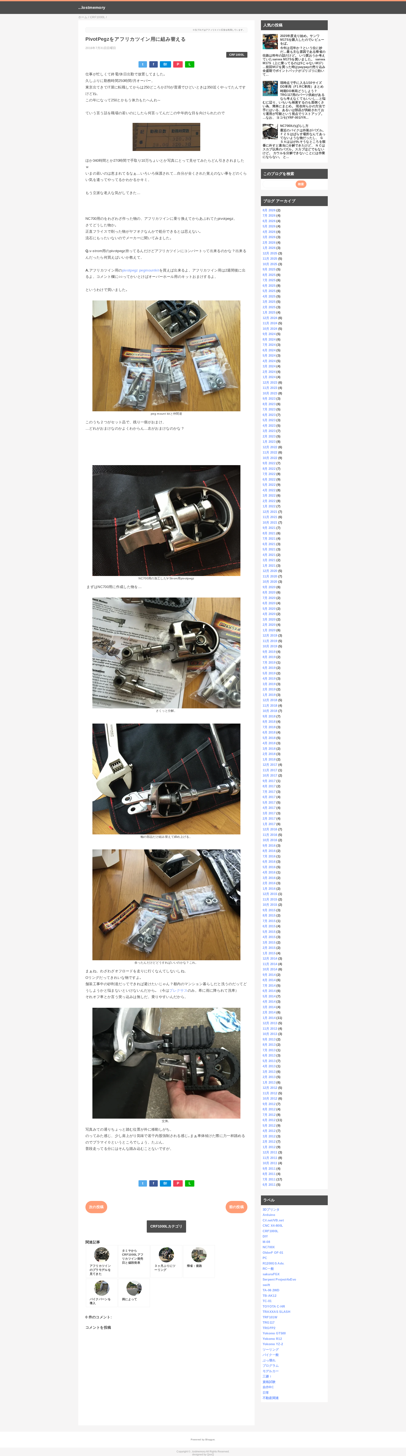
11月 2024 (270, 323)
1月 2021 (269, 565)
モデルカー (271, 1371)
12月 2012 (270, 1087)
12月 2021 (270, 511)
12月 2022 (270, 447)
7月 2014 (269, 985)
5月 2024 (269, 355)
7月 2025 (269, 280)
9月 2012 (269, 1104)
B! (165, 64)
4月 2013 (269, 1066)
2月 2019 (269, 689)
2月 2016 (269, 883)
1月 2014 (269, 1018)
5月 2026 (269, 226)
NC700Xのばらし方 (294, 126)
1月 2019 (269, 695)
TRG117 (269, 1322)
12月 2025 (270, 253)
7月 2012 (269, 1114)
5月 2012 (269, 1125)
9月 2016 (269, 845)
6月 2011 (269, 1184)
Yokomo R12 (272, 1339)
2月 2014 (269, 1012)
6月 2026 (269, 221)
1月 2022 (269, 506)
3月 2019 (269, 684)
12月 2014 (270, 958)
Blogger (209, 1439)
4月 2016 (269, 872)
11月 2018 (270, 705)
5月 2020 (269, 608)
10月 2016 (270, 840)
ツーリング (271, 1349)
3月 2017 (269, 813)
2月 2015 (269, 947)
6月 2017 (269, 797)
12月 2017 (270, 764)
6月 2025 (269, 285)
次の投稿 (96, 1207)
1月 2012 (269, 1147)
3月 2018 (269, 748)
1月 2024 (269, 377)
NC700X (269, 1247)
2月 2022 (269, 501)
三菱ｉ (267, 1376)
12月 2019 (270, 635)
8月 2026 (269, 210)
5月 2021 (269, 549)
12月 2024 (270, 318)
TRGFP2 (269, 1328)
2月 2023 (269, 436)
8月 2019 (269, 657)
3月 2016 (269, 878)
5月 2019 (269, 673)
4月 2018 (269, 743)
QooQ (210, 1454)
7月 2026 (269, 215)
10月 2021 (270, 522)
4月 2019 (269, 678)
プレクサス (178, 991)
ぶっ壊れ (269, 1360)
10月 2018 (270, 711)
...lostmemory (91, 7)
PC (265, 1258)
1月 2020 (269, 630)
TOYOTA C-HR (274, 1306)
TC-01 (267, 1301)
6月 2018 (269, 732)
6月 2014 (269, 991)
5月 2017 (269, 802)
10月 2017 (270, 775)
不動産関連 (271, 1398)
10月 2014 (270, 969)
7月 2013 (269, 1050)
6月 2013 (269, 1055)
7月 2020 (269, 598)
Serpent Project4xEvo (279, 1279)
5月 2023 (269, 420)
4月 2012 (269, 1131)
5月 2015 (269, 931)
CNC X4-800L (273, 1225)
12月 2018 (270, 700)
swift (266, 1285)
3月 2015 (269, 942)
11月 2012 (270, 1093)
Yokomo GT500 (274, 1333)
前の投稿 (236, 1207)
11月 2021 (270, 517)
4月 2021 (269, 555)
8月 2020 (269, 592)
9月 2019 (269, 651)
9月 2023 (269, 398)
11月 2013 (270, 1028)
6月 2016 (269, 861)
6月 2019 (269, 668)
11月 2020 (270, 576)
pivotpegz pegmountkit (140, 270)
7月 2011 (269, 1179)
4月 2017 (269, 807)
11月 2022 (270, 452)
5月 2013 (269, 1061)
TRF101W (270, 1317)
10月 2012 (270, 1098)
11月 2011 (270, 1158)
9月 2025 (269, 269)
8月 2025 (269, 275)
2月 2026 (269, 242)
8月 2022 (269, 468)
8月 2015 (269, 915)
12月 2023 (270, 382)
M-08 (266, 1242)
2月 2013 (269, 1077)
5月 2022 (269, 484)
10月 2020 (270, 581)
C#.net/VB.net (273, 1220)
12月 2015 (270, 894)
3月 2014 (269, 1007)
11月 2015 (270, 899)
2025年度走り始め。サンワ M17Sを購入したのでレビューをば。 (302, 39)
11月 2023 (270, 388)
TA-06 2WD (271, 1290)
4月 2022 (269, 490)
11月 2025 (270, 258)
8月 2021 (269, 533)
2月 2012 (269, 1141)
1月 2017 (269, 824)
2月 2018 (269, 754)
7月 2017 (269, 791)
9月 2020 (269, 587)
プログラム (271, 1365)
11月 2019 (270, 641)
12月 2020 (270, 571)
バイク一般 (271, 1355)
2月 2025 (269, 307)
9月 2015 (269, 910)
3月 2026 (269, 237)
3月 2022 (269, 495)
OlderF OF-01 (273, 1252)
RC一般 (268, 1268)
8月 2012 (269, 1109)
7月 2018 (269, 727)
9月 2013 (269, 1039)
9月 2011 (269, 1168)
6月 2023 (269, 415)
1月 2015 (269, 953)
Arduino (269, 1215)
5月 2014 (269, 996)
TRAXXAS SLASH (276, 1311)
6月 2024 (269, 350)
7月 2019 (269, 662)
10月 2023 (270, 393)
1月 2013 (269, 1082)
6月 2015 (269, 926)
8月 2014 (269, 980)
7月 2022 (269, 474)
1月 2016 (269, 888)
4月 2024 (269, 361)
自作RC (268, 1387)
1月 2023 (269, 441)
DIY (265, 1236)
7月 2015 (269, 921)
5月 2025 (269, 291)
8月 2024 (269, 339)
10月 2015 (270, 904)
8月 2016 (269, 851)
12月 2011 (270, 1152)
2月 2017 (269, 818)
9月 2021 (269, 528)
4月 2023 (269, 425)
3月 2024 (269, 366)
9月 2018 (269, 716)
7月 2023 (269, 409)
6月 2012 (269, 1120)
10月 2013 (270, 1034)
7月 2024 (269, 344)
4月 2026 (269, 232)
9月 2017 (269, 781)
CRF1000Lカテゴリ (166, 1226)
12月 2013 (270, 1023)
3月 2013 (269, 1071)
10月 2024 (270, 328)
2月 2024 (269, 372)
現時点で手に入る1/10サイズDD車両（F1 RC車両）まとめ (302, 84)
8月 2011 (269, 1174)
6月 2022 (269, 479)
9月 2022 (269, 463)
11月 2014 (270, 964)
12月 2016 (270, 829)
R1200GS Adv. (273, 1263)
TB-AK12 (269, 1295)
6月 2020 (269, 603)
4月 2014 (269, 1001)
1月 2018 (269, 759)
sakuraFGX (271, 1274)
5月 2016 (269, 867)
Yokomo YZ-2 (273, 1344)
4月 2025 (269, 296)
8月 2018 (269, 721)
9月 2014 (269, 975)
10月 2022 (270, 458)
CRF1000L (237, 54)
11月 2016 (270, 835)
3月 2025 (269, 301)
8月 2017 (269, 786)
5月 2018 (269, 738)
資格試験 (269, 1382)
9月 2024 (269, 334)
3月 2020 (269, 619)
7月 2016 (269, 856)
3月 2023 (269, 431)
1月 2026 (269, 248)
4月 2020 (269, 614)
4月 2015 (269, 937)
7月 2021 (269, 538)
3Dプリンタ (271, 1209)
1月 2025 (269, 312)
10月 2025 (270, 264)
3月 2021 (269, 560)
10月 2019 (270, 646)
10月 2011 (270, 1163)
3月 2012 (269, 1136)
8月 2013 (269, 1044)
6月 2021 (269, 544)
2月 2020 (269, 624)
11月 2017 (270, 770)
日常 (266, 1392)
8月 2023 (269, 404)
